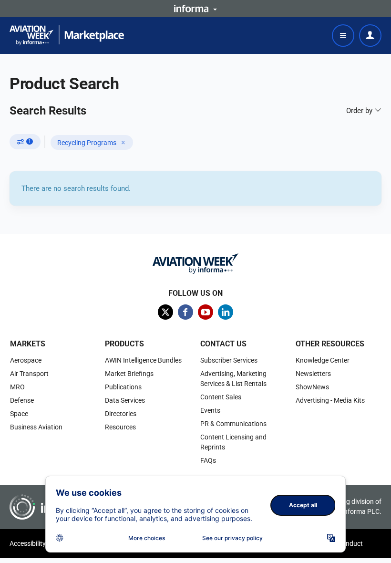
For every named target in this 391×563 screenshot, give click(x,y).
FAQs (208, 460)
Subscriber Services (228, 360)
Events (210, 410)
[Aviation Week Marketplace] (67, 35)
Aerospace (25, 360)
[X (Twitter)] (165, 312)
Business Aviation (36, 427)
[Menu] (343, 35)
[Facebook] (185, 312)
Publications (123, 387)
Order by (360, 110)
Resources (120, 427)
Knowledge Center (323, 360)
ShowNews (312, 387)
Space (19, 413)
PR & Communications (233, 423)
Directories (120, 413)
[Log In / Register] (370, 35)
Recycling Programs (86, 142)
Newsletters (313, 373)
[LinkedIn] (225, 312)
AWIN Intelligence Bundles (143, 360)
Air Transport (29, 373)
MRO (17, 387)
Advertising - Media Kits (330, 400)
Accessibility (28, 543)
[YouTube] (205, 312)
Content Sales (220, 397)
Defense (22, 400)
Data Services (125, 400)
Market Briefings (129, 373)
